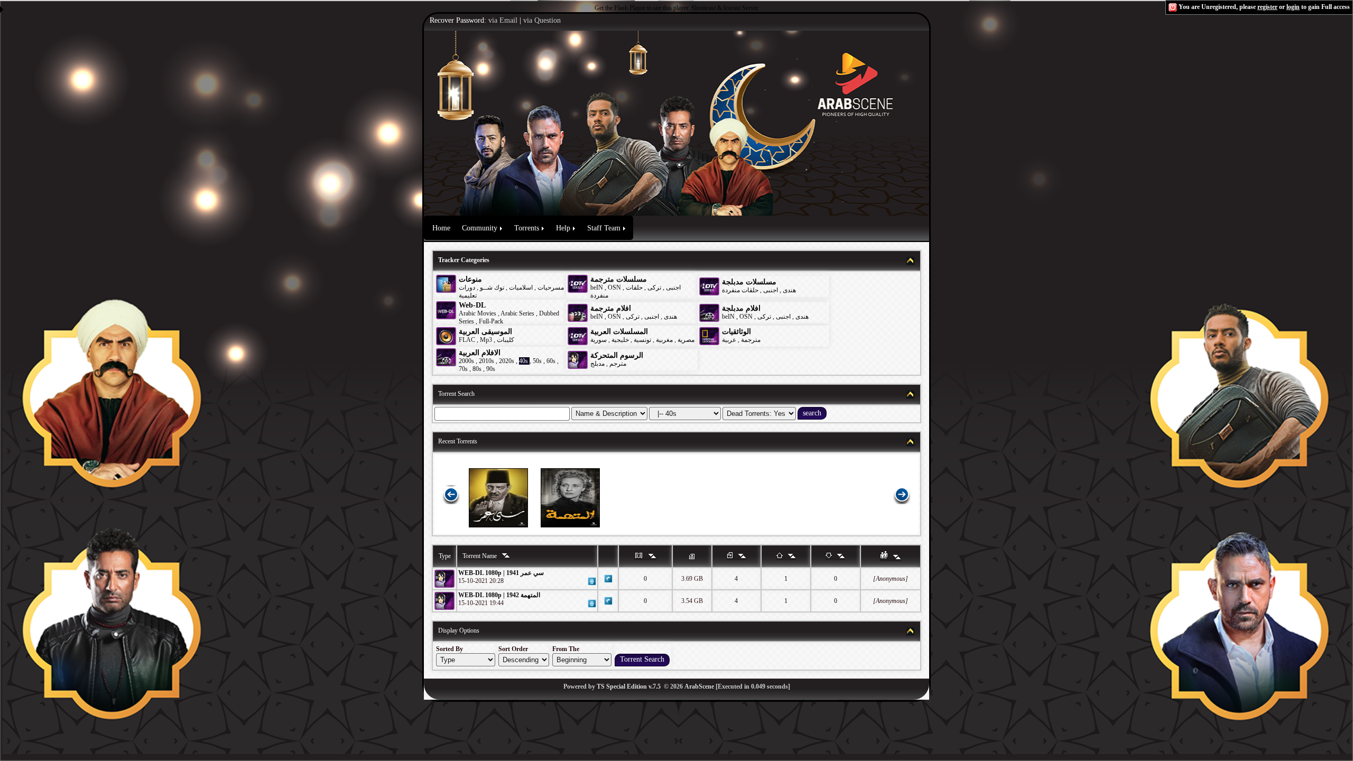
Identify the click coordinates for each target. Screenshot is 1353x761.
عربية (729, 340)
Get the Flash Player (620, 8)
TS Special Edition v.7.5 (629, 686)
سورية (598, 340)
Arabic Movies (477, 313)
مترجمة (751, 340)
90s (490, 369)
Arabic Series (517, 313)
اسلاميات (520, 287)
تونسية (642, 340)
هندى (789, 290)
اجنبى (673, 287)
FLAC (467, 340)
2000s (466, 361)
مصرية (686, 340)
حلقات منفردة (740, 290)
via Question (542, 20)
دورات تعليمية (468, 291)
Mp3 (486, 340)
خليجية (620, 340)
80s (476, 369)
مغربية (664, 340)
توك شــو (492, 287)
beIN (597, 287)
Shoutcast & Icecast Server (724, 8)
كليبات (505, 340)
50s (537, 361)
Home (441, 228)
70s (463, 369)
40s (523, 361)
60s (550, 361)
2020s (506, 361)
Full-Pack (491, 321)
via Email (502, 20)
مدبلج (597, 363)
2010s (486, 361)
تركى (654, 287)
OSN (614, 287)
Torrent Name (480, 556)
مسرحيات (551, 287)
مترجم (617, 363)
